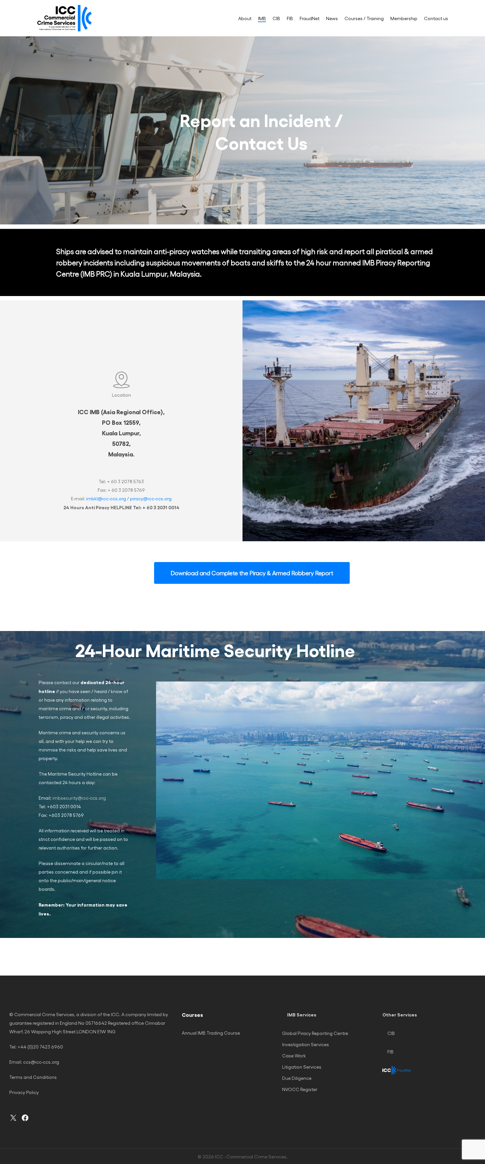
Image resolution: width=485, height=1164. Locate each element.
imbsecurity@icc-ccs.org (78, 798)
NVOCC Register (299, 1089)
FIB (390, 1051)
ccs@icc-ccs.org (41, 1062)
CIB (391, 1033)
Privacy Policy (24, 1092)
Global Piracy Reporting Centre (315, 1033)
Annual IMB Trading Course (211, 1033)
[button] (252, 573)
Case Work (294, 1055)
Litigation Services (301, 1067)
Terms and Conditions (33, 1077)
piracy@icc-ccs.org (151, 498)
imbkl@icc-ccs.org (106, 498)
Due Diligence (296, 1078)
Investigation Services (305, 1044)
